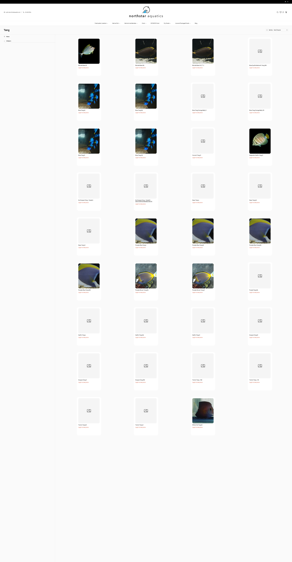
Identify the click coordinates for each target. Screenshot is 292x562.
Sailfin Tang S (196, 335)
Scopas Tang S (82, 380)
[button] (277, 12)
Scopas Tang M (253, 335)
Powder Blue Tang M (198, 245)
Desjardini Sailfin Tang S (256, 155)
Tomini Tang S (139, 425)
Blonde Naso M (82, 65)
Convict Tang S (196, 155)
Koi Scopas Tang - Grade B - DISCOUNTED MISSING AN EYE (143, 200)
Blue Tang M (81, 110)
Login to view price (83, 68)
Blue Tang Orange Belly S (199, 110)
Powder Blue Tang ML (255, 245)
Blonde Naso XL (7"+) (198, 65)
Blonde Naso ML (139, 65)
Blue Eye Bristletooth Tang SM (258, 65)
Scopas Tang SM (140, 380)
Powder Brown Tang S (198, 290)
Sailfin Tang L (82, 335)
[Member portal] (283, 12)
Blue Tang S (81, 155)
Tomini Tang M (82, 425)
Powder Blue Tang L (140, 245)
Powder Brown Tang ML (142, 290)
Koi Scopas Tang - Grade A (85, 200)
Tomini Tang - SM (197, 380)
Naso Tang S (81, 245)
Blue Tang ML (139, 110)
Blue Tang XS (139, 155)
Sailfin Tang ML (139, 335)
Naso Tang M (253, 200)
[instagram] (287, 2)
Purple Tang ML (253, 290)
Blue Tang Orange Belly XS (256, 110)
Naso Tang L (195, 200)
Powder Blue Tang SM (84, 290)
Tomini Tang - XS (254, 380)
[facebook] (285, 2)
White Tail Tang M (197, 425)
